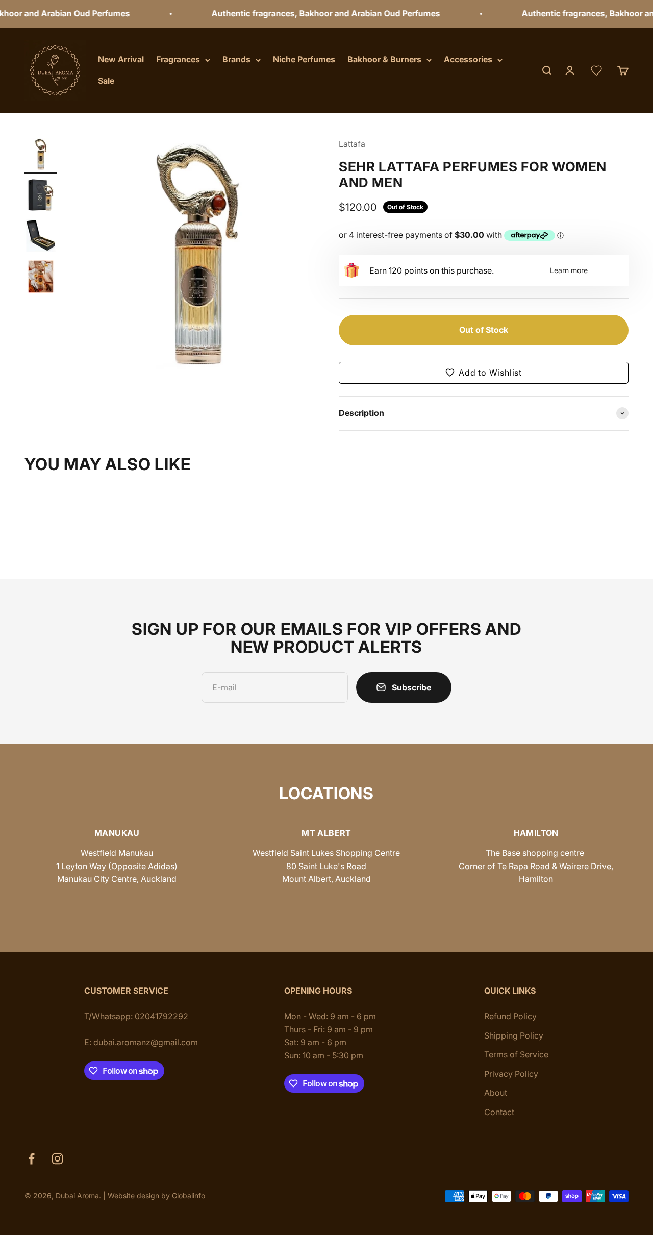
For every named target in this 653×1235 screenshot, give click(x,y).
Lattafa (352, 144)
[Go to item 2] (40, 196)
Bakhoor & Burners (384, 59)
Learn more (569, 270)
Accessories (468, 59)
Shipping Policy (513, 1035)
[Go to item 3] (40, 237)
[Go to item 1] (40, 156)
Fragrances (178, 59)
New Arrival (121, 59)
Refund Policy (510, 1016)
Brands (236, 59)
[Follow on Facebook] (31, 1159)
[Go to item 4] (40, 278)
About (495, 1093)
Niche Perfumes (304, 59)
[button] (484, 373)
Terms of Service (516, 1054)
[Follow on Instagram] (57, 1159)
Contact (499, 1112)
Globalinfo (188, 1195)
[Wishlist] (596, 70)
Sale (106, 81)
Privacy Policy (511, 1074)
